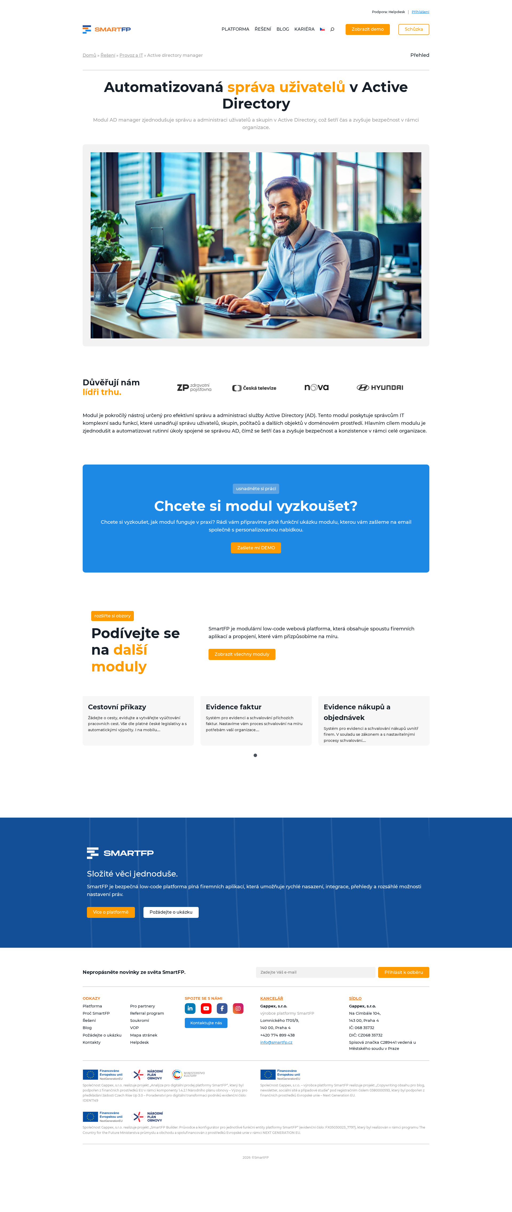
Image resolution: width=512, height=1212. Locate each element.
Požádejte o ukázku (171, 912)
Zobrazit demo (368, 29)
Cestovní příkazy (117, 707)
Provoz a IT (131, 55)
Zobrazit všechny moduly (242, 654)
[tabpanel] (138, 721)
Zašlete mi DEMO (256, 547)
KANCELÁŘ (271, 998)
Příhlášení (420, 12)
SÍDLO (355, 998)
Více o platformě (111, 912)
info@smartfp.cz (276, 1042)
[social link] (190, 1008)
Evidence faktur (234, 707)
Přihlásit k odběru (404, 972)
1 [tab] (255, 755)
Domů (89, 55)
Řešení (108, 55)
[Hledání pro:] (332, 29)
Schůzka (414, 29)
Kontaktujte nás (206, 1023)
